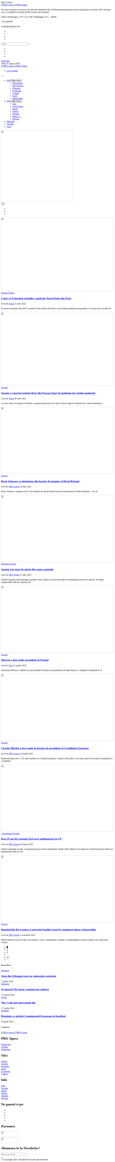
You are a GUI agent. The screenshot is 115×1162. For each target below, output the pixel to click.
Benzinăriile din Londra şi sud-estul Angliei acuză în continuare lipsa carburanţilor (48, 929)
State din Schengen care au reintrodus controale (28, 976)
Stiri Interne (17, 83)
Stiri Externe (17, 86)
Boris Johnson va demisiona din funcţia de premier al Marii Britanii (40, 481)
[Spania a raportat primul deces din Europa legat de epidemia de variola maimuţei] (57, 385)
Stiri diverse (17, 98)
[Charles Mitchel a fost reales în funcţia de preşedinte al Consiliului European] (57, 740)
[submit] (2, 1157)
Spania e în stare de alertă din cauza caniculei (27, 569)
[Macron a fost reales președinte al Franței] (57, 652)
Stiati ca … (17, 116)
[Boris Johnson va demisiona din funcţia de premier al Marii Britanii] (57, 473)
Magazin (10, 121)
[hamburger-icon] (2, 76)
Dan (11, 665)
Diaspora (16, 88)
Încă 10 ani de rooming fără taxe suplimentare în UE (31, 838)
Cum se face (17, 106)
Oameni (15, 114)
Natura (15, 111)
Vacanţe (10, 124)
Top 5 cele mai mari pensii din (18, 1002)
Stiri (8, 80)
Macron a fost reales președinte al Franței (25, 660)
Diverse (15, 119)
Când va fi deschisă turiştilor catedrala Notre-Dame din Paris (36, 298)
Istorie (15, 109)
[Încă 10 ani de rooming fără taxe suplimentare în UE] (57, 831)
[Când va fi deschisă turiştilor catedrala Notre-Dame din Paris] (57, 290)
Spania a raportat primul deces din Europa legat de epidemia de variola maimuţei (48, 393)
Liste (9, 126)
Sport (14, 96)
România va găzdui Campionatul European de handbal (33, 1016)
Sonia (11, 304)
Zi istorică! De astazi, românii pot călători (25, 989)
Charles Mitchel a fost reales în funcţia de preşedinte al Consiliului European (45, 748)
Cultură (15, 93)
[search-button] (29, 44)
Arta (14, 104)
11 (8, 957)
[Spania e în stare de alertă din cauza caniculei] (57, 561)
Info (8, 101)
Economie (16, 91)
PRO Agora (14, 486)
